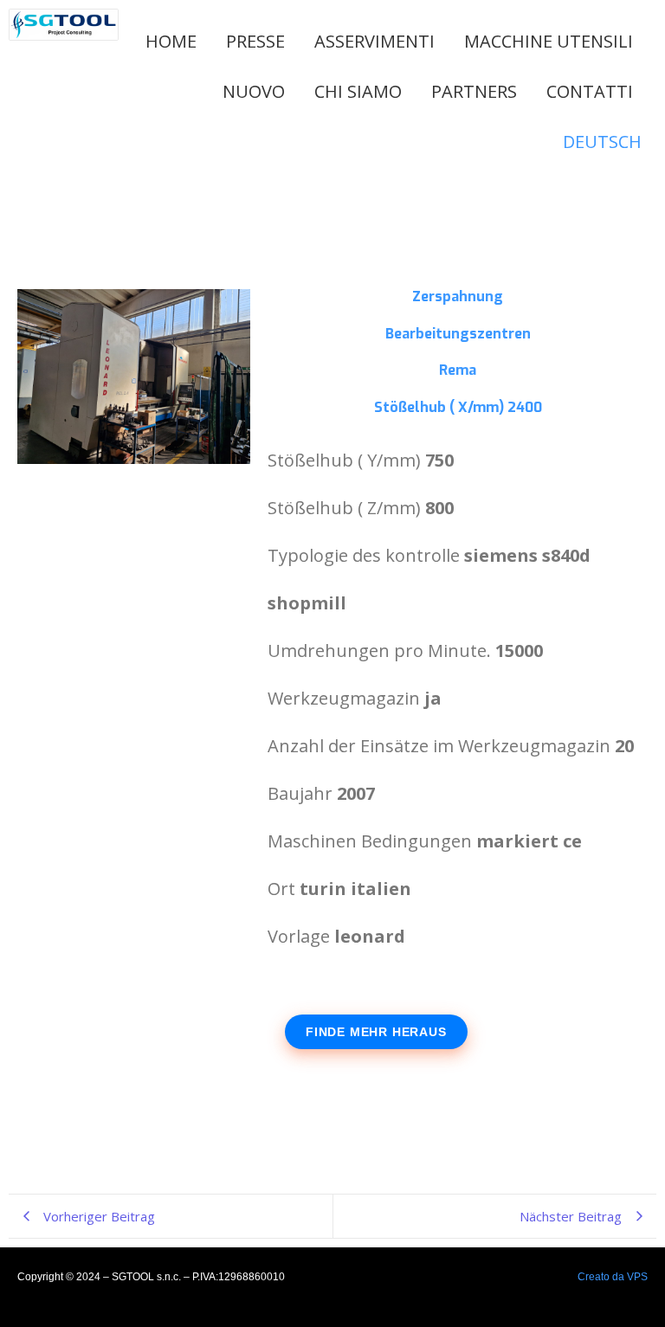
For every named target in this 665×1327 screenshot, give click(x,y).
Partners (474, 91)
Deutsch (602, 141)
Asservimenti (374, 41)
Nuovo (254, 91)
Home (171, 41)
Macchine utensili (548, 41)
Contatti (589, 91)
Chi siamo (358, 91)
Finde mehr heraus (376, 1032)
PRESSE (255, 41)
